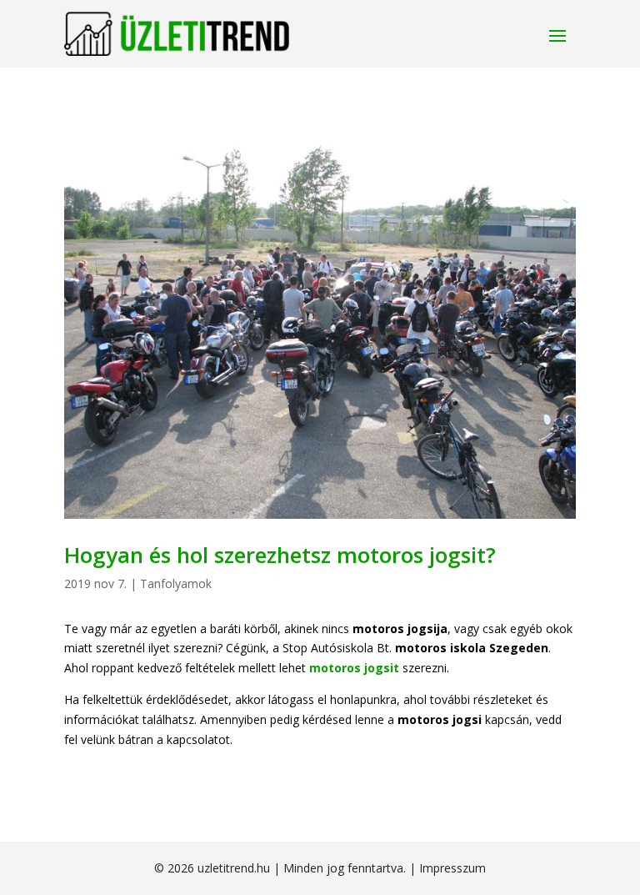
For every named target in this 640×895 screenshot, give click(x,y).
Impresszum (452, 868)
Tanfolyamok (176, 583)
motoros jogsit (354, 668)
